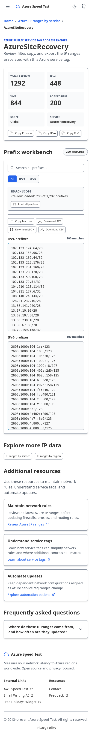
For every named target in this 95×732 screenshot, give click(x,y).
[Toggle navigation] (8, 6)
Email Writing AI (16, 695)
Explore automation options (29, 594)
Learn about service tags (27, 559)
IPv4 (22, 179)
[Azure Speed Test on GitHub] (84, 6)
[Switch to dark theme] (74, 6)
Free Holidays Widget (20, 702)
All (12, 179)
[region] (46, 287)
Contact (55, 689)
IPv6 (33, 179)
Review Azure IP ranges (26, 524)
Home (8, 21)
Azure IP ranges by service (39, 21)
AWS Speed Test (16, 689)
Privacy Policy (46, 728)
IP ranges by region (49, 456)
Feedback (56, 695)
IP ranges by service (18, 456)
